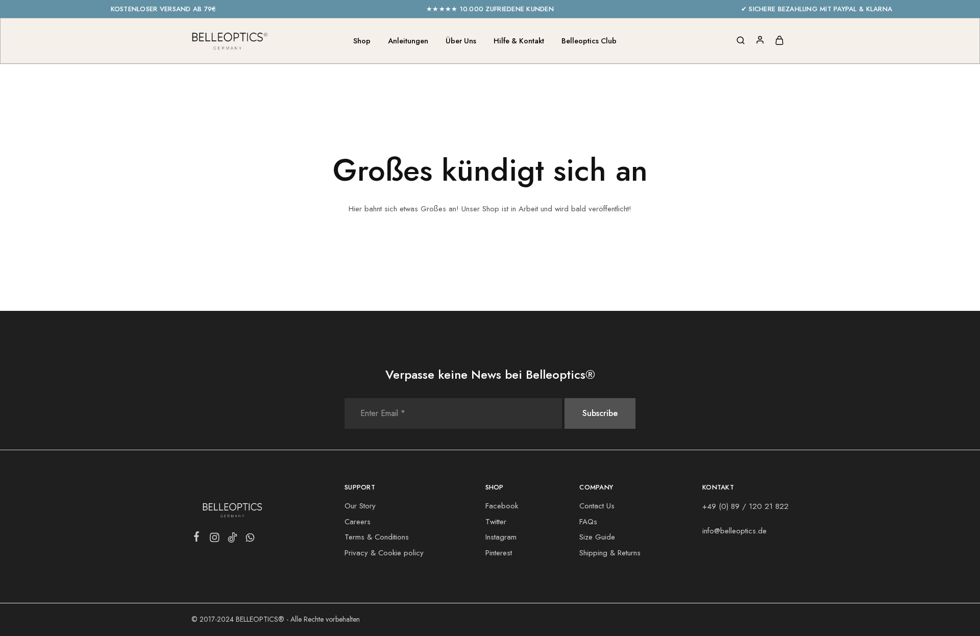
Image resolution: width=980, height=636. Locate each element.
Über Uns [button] (461, 41)
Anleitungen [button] (408, 41)
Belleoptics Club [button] (589, 41)
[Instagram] (215, 539)
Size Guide (597, 537)
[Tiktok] (232, 539)
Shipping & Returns (610, 552)
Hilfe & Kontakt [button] (519, 41)
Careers (358, 521)
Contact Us (597, 505)
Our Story (360, 505)
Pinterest (498, 552)
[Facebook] (197, 538)
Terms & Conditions (377, 537)
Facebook (501, 505)
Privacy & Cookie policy (384, 552)
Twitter (495, 521)
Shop (362, 41)
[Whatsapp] (250, 539)
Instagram (501, 537)
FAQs (588, 521)
